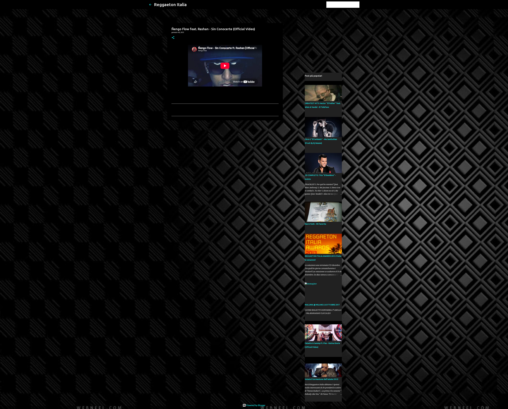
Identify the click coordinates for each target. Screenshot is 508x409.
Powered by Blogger (255, 405)
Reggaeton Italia (170, 4)
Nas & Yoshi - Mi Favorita (315, 224)
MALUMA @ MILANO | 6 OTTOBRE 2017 (322, 305)
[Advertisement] (225, 142)
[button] (173, 38)
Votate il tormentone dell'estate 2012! (321, 379)
